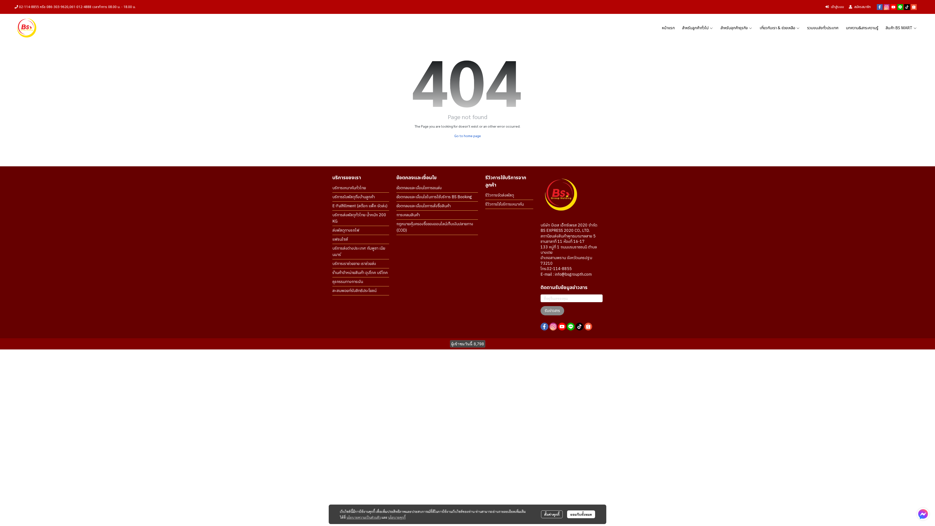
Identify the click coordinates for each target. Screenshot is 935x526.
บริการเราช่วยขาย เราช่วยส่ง (354, 264)
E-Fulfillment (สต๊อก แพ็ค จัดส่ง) (359, 206)
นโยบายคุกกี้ (397, 517)
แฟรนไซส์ (340, 239)
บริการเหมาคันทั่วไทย (349, 188)
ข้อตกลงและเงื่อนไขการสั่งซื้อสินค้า (423, 206)
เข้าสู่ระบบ (837, 6)
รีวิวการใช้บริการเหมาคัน (504, 204)
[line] (900, 7)
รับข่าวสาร (552, 311)
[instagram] (886, 7)
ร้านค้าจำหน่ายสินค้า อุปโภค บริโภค (360, 273)
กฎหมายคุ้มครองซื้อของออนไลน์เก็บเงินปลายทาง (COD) (434, 227)
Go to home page (467, 135)
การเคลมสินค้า (408, 215)
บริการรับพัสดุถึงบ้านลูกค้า (353, 197)
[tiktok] (907, 7)
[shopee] (914, 7)
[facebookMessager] (923, 514)
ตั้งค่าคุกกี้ (552, 514)
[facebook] (880, 7)
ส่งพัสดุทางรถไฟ (345, 230)
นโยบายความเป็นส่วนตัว (363, 517)
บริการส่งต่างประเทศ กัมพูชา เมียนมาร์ (358, 251)
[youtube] (893, 7)
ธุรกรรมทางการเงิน (347, 282)
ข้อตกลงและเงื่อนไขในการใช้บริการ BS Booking (434, 197)
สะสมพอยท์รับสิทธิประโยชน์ (354, 291)
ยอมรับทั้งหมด (581, 514)
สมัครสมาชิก (862, 6)
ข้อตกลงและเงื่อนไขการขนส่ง (419, 188)
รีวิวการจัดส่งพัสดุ (499, 195)
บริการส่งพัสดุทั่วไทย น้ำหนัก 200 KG (359, 218)
